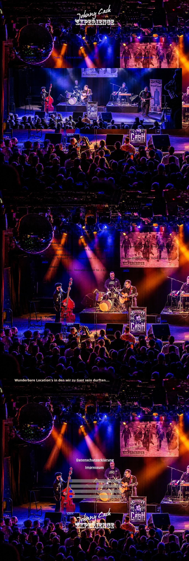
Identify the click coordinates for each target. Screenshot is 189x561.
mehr (107, 154)
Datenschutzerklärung (95, 460)
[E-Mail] (70, 491)
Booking (93, 57)
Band (45, 57)
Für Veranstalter (144, 57)
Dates (57, 57)
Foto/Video (123, 57)
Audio (107, 57)
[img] (94, 14)
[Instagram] (70, 480)
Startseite (31, 57)
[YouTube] (70, 496)
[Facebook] (70, 486)
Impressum (94, 467)
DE (161, 57)
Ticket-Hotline (74, 57)
